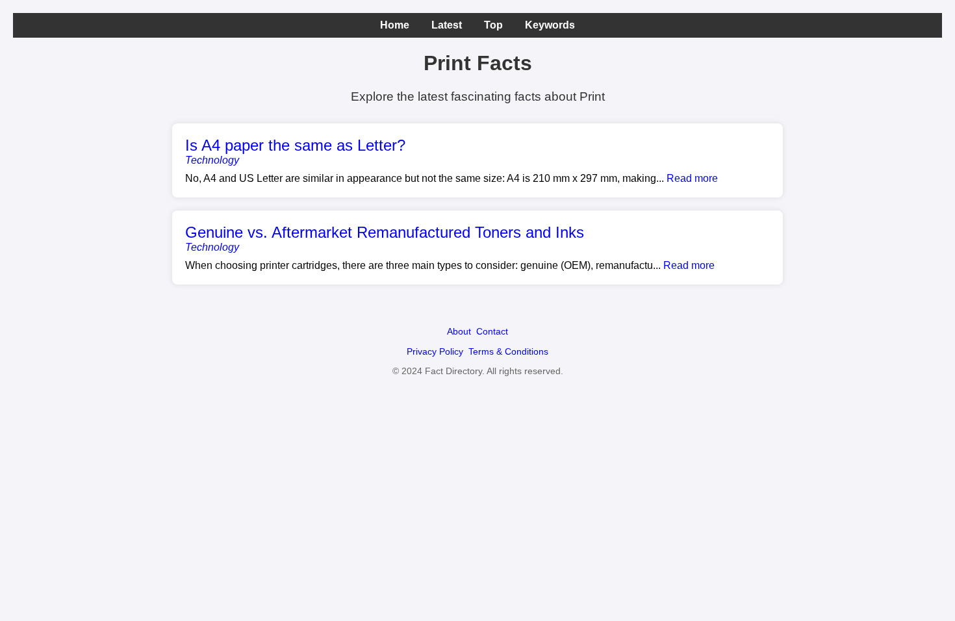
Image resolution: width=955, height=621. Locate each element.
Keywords (550, 25)
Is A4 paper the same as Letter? (295, 145)
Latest (446, 25)
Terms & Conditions (508, 351)
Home (394, 25)
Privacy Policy (435, 351)
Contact (492, 331)
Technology (212, 160)
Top (493, 25)
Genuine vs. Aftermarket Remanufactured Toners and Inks (384, 232)
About (459, 331)
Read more (692, 178)
